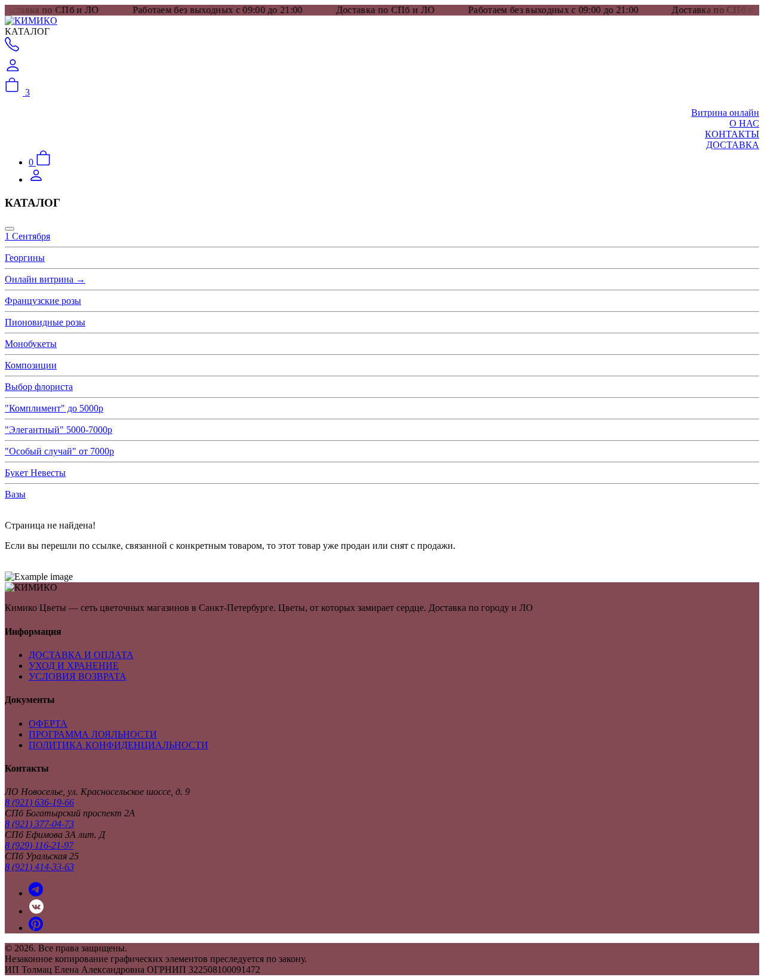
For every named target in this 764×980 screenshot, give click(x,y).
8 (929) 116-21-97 (39, 845)
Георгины (25, 258)
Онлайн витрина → (45, 279)
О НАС (744, 123)
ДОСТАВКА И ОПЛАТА (81, 655)
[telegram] (36, 893)
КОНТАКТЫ (732, 134)
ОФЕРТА (48, 723)
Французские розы (43, 301)
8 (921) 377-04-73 (39, 824)
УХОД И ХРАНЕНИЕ (74, 665)
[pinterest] (36, 928)
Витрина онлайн (725, 112)
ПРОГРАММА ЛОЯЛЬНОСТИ (93, 734)
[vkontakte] (36, 911)
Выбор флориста (39, 387)
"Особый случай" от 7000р (59, 451)
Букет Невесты (35, 473)
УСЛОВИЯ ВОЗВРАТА (78, 676)
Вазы (15, 494)
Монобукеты (31, 344)
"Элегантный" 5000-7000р (58, 430)
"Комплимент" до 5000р (54, 408)
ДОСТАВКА (732, 145)
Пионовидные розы (45, 322)
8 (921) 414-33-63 (39, 867)
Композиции (31, 365)
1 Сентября (27, 236)
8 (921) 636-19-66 (39, 802)
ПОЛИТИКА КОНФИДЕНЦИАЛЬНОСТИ (118, 745)
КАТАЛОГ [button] (27, 31)
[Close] (9, 229)
